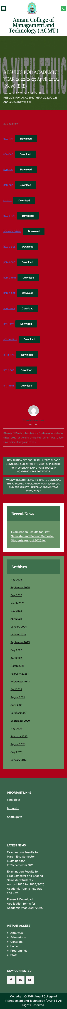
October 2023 (18, 634)
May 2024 (16, 611)
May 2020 (16, 728)
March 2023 (17, 665)
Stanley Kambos (33, 420)
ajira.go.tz (13, 799)
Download (26, 138)
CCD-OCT (8, 185)
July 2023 (16, 650)
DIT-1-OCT (8, 324)
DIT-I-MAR (8, 385)
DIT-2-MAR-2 (10, 339)
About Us (16, 933)
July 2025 (16, 595)
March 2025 (17, 603)
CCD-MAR (8, 169)
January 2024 (19, 626)
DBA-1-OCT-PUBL (12, 231)
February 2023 (19, 673)
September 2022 (20, 681)
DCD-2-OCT (9, 293)
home (14, 946)
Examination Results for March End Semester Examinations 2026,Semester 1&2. (23, 859)
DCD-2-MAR (9, 278)
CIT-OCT (7, 200)
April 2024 (16, 618)
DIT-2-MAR (8, 355)
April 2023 (16, 658)
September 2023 (20, 642)
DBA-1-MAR (9, 216)
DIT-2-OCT (8, 370)
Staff (13, 955)
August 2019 (18, 744)
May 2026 (16, 579)
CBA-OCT (8, 154)
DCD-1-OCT (9, 262)
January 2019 (18, 760)
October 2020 (18, 712)
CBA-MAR (8, 139)
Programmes (18, 950)
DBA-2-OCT (9, 247)
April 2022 (16, 689)
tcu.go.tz (13, 808)
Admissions (18, 937)
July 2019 (16, 752)
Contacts (16, 941)
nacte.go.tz (14, 817)
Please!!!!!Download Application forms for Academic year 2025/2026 (25, 904)
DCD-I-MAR (9, 308)
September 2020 (20, 720)
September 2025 (20, 587)
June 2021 (17, 705)
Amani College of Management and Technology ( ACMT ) (33, 25)
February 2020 (19, 736)
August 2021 (18, 697)
